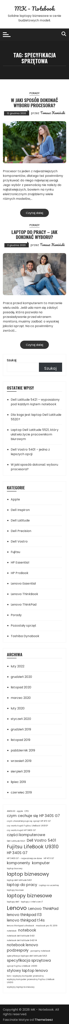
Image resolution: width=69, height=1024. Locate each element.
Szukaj (11, 360)
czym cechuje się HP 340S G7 (33, 815)
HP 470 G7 (49, 858)
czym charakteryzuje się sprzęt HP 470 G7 (29, 821)
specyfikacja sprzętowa (29, 960)
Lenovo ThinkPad (23, 604)
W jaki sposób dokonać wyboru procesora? (34, 102)
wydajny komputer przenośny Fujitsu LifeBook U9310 (30, 981)
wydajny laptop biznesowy (21, 987)
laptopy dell (13, 901)
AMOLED (11, 811)
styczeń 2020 (21, 719)
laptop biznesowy (28, 874)
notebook (27, 930)
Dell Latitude (20, 520)
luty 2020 (18, 708)
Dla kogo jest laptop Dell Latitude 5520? (36, 417)
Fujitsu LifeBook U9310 (33, 846)
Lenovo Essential (23, 583)
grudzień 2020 (21, 677)
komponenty (18, 863)
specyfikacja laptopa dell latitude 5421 (27, 955)
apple (20, 811)
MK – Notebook (34, 8)
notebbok (11, 930)
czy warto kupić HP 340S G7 (21, 830)
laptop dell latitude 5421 (19, 880)
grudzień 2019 (21, 729)
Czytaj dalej (34, 213)
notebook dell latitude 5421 (20, 935)
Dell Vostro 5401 (41, 840)
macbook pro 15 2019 (46, 925)
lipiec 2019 (18, 782)
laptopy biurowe (15, 890)
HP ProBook (20, 573)
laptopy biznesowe (29, 895)
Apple (15, 499)
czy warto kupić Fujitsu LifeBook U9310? (27, 825)
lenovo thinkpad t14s (26, 920)
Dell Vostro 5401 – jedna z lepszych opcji (30, 451)
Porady (35, 93)
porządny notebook (40, 950)
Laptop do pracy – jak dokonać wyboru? (35, 234)
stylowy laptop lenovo (27, 970)
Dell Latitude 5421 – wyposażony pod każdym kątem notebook (35, 401)
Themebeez (43, 1020)
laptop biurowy (14, 868)
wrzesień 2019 (21, 761)
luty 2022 (17, 666)
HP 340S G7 (17, 852)
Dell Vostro (19, 541)
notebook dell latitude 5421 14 (22, 940)
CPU (27, 811)
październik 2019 (23, 750)
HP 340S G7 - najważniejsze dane (24, 858)
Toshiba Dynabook (25, 636)
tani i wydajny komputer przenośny (25, 975)
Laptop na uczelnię (49, 885)
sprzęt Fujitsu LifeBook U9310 (22, 966)
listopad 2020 (21, 687)
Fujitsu (15, 552)
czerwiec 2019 (21, 792)
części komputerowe (26, 834)
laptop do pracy (22, 884)
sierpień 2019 (20, 771)
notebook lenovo (22, 945)
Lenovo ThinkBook (24, 594)
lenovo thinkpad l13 (24, 914)
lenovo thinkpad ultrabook (20, 925)
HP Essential (20, 562)
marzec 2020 (21, 698)
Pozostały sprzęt (23, 625)
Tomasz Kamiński (52, 112)
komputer (41, 863)
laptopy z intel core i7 (32, 901)
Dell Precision (21, 531)
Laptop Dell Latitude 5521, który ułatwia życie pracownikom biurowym (34, 434)
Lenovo (17, 908)
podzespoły (18, 950)
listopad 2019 (20, 740)
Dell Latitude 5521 (16, 841)
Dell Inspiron (20, 510)
